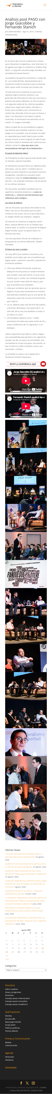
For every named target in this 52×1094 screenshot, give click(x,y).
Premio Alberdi (11, 1031)
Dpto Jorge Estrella (13, 1022)
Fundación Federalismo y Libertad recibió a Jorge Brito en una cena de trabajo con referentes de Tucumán (25, 884)
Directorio (9, 995)
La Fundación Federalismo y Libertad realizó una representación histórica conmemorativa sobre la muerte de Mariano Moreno (25, 900)
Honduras (9, 1060)
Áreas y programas (13, 992)
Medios (8, 1042)
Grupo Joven (10, 1025)
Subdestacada (11, 34)
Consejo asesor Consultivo (16, 1001)
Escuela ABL (10, 1019)
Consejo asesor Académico (16, 1004)
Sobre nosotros (11, 989)
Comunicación (11, 1045)
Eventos (38, 31)
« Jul (7, 959)
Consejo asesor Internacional (17, 998)
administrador (15, 31)
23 (43, 948)
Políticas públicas (12, 1028)
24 (7, 952)
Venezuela (9, 1057)
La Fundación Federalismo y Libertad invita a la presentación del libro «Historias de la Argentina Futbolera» (25, 921)
